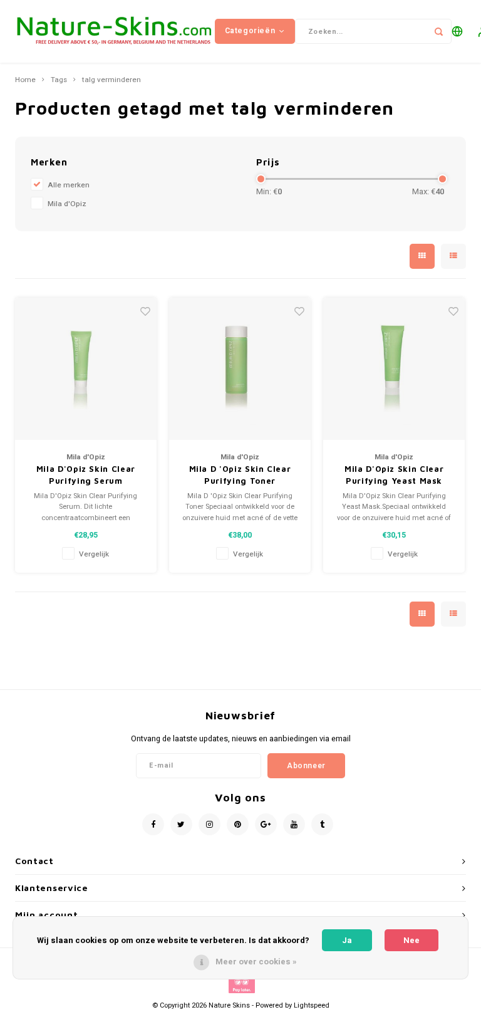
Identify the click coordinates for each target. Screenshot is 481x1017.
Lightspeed (311, 1005)
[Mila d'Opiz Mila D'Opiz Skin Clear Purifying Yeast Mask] (394, 369)
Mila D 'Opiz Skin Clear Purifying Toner (240, 475)
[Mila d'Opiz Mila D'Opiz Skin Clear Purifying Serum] (86, 369)
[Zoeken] (439, 31)
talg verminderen (111, 80)
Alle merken (69, 185)
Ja (347, 940)
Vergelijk (94, 554)
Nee (411, 940)
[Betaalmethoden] (240, 984)
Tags (59, 80)
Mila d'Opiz (67, 204)
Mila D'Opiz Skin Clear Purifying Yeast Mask (393, 475)
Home (25, 80)
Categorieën (250, 30)
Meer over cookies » (256, 961)
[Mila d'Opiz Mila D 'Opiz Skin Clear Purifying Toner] (240, 369)
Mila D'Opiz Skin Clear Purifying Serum (85, 475)
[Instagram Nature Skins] (209, 824)
